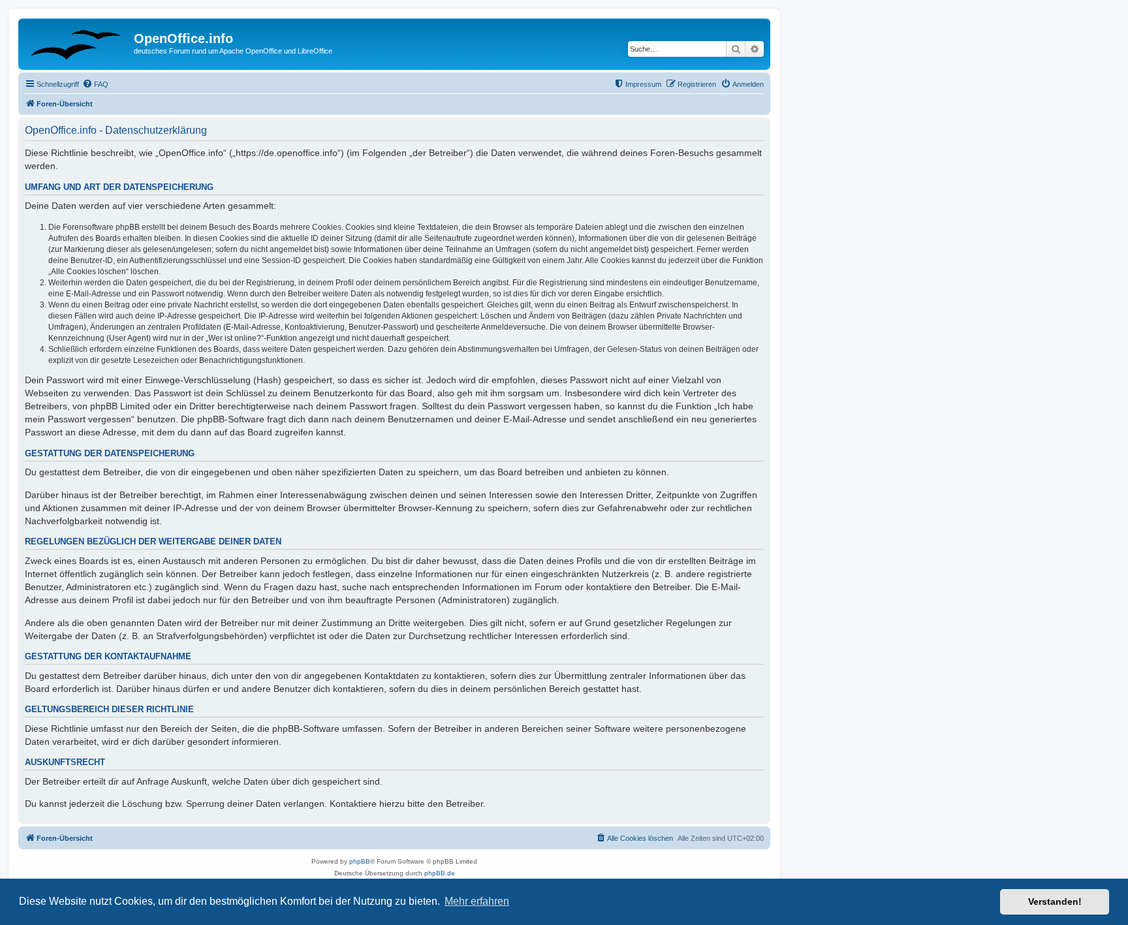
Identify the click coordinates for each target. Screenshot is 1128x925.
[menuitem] (95, 84)
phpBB (359, 861)
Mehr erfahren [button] (477, 901)
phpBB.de (439, 873)
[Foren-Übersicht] (78, 42)
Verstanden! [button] (1055, 901)
